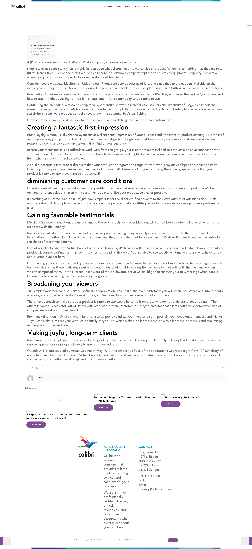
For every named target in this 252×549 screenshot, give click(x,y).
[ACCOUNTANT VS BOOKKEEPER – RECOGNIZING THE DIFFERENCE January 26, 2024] (5, 541)
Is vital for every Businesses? (180, 397)
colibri (41, 377)
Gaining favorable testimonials (41, 48)
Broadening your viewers (39, 51)
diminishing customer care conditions (43, 45)
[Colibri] (17, 6)
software (54, 113)
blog (142, 493)
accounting (55, 359)
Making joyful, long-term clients (41, 54)
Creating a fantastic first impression (42, 42)
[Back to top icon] (173, 540)
